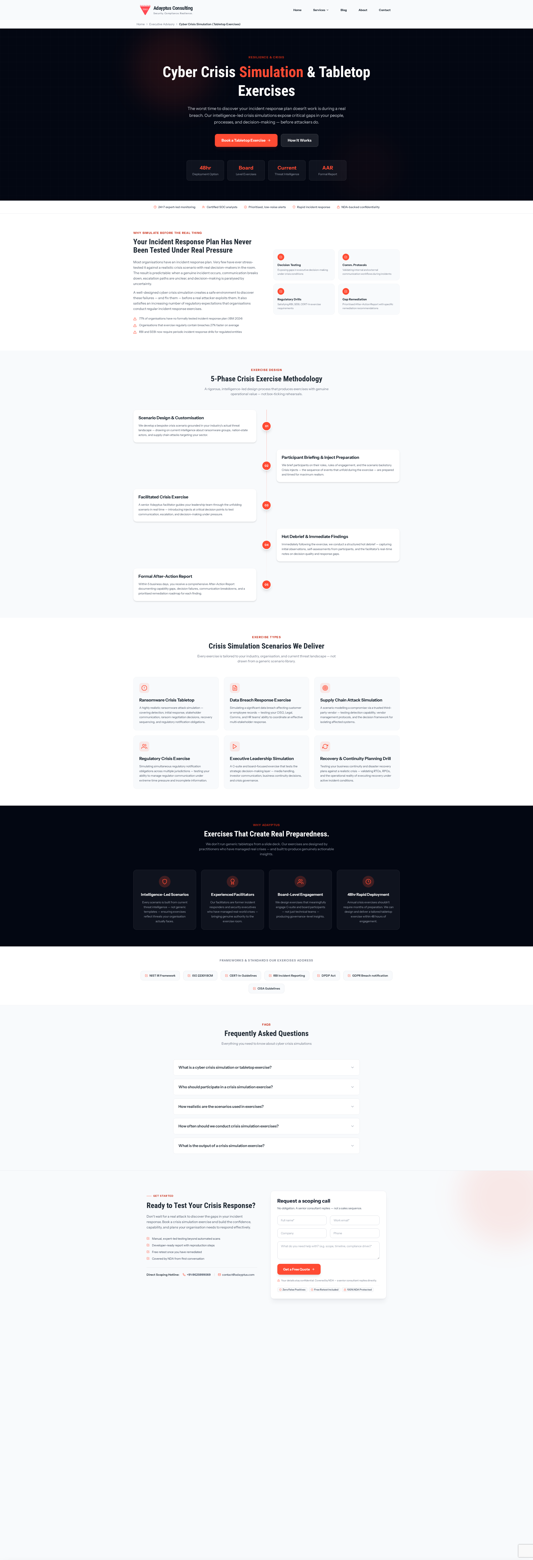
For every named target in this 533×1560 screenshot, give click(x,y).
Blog (344, 10)
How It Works (299, 140)
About (363, 10)
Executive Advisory (161, 24)
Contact (385, 10)
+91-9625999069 (199, 1275)
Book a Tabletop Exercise (243, 140)
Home (297, 10)
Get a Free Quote (296, 1269)
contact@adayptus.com (238, 1275)
